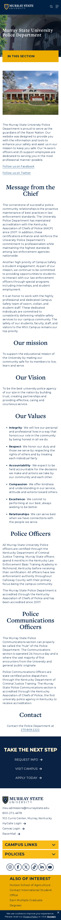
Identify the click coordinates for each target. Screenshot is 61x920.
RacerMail (9, 833)
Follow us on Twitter (17, 172)
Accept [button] (51, 916)
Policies (15, 854)
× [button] (58, 912)
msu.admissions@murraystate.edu (25, 808)
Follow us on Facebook (18, 166)
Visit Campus (26, 769)
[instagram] (10, 867)
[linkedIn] (42, 867)
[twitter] (26, 867)
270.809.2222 (30, 729)
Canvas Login (11, 828)
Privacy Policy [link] (30, 916)
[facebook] (18, 867)
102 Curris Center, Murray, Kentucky (27, 818)
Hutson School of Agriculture (30, 885)
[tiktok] (34, 867)
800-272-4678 (12, 813)
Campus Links (21, 844)
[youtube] (50, 867)
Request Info (26, 759)
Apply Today (26, 778)
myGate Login (12, 823)
